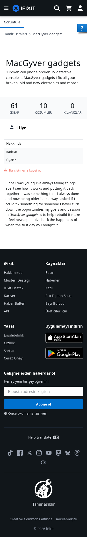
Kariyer (9, 295)
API (6, 311)
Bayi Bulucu (55, 303)
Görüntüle (12, 22)
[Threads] (77, 453)
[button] (57, 8)
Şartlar (9, 350)
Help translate (39, 437)
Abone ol (43, 404)
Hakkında (14, 143)
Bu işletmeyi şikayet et (25, 170)
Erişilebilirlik (14, 335)
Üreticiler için (56, 311)
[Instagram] (39, 453)
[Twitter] (29, 453)
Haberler (52, 280)
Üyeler (11, 160)
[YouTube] (49, 453)
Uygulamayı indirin (64, 326)
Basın (49, 272)
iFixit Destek (13, 288)
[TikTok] (10, 453)
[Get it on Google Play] (64, 353)
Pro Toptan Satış (58, 295)
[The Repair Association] (43, 462)
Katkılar (11, 152)
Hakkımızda (13, 272)
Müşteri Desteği (17, 280)
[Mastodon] (58, 453)
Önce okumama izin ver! (27, 413)
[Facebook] (20, 453)
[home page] (24, 8)
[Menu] (6, 8)
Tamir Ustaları (15, 34)
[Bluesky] (67, 452)
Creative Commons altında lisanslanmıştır (43, 519)
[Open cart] (68, 8)
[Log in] (80, 8)
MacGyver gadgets (47, 34)
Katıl (49, 288)
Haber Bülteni (15, 303)
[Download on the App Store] (64, 338)
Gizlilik (9, 343)
